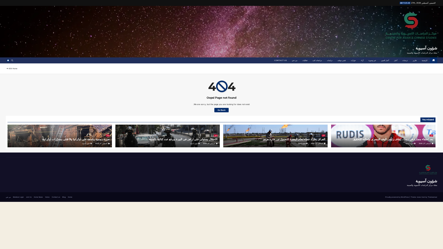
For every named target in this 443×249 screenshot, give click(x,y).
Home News (38, 197)
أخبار (395, 60)
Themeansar (432, 197)
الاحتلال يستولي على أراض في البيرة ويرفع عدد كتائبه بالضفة (183, 139)
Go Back (221, 110)
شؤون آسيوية (426, 48)
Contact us (280, 60)
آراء (362, 60)
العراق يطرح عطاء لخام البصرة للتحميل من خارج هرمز (294, 139)
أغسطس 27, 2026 (425, 143)
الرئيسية (424, 60)
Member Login (18, 197)
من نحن (294, 60)
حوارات (353, 60)
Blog (64, 197)
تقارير (415, 60)
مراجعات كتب (317, 60)
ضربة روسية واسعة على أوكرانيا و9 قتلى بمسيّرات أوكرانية (76, 139)
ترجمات (405, 60)
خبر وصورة (372, 60)
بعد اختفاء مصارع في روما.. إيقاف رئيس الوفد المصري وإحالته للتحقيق (393, 139)
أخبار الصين (385, 60)
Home (14, 68)
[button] (12, 60)
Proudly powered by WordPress (397, 197)
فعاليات (304, 60)
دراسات (329, 60)
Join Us (29, 197)
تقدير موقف (341, 60)
